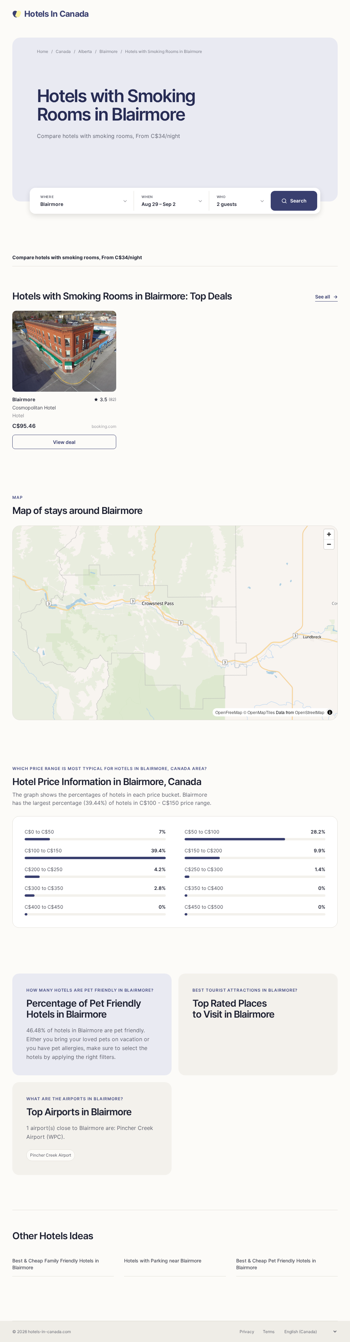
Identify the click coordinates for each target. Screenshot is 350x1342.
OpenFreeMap (228, 712)
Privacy (247, 1331)
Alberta (85, 51)
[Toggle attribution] (330, 712)
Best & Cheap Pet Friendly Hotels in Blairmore (276, 1264)
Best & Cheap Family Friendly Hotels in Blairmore (55, 1264)
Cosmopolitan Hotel (34, 407)
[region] (175, 623)
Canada (63, 51)
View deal (64, 442)
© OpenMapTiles (259, 712)
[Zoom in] (329, 534)
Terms (268, 1331)
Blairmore (108, 51)
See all (326, 296)
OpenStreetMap (309, 712)
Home (42, 51)
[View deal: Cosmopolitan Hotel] (64, 351)
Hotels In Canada (56, 14)
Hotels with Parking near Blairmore (162, 1260)
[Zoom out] (329, 544)
